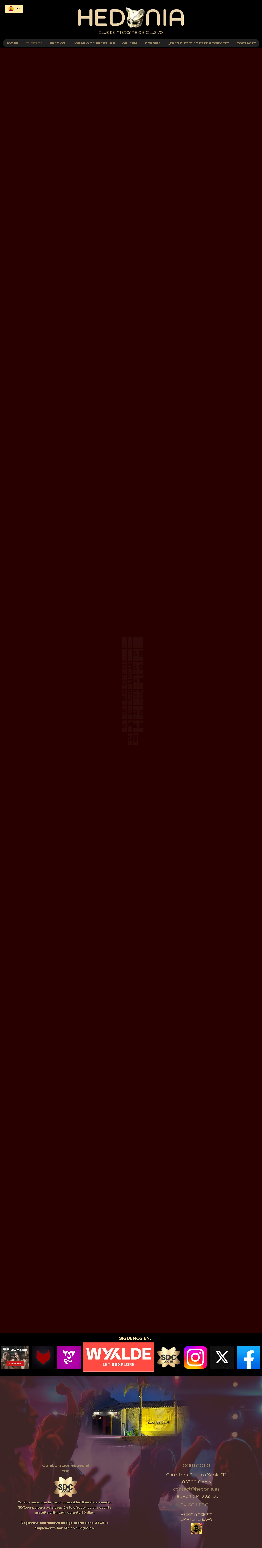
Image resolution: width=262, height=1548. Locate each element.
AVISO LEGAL (195, 1501)
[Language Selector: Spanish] (14, 9)
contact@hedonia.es (196, 1485)
